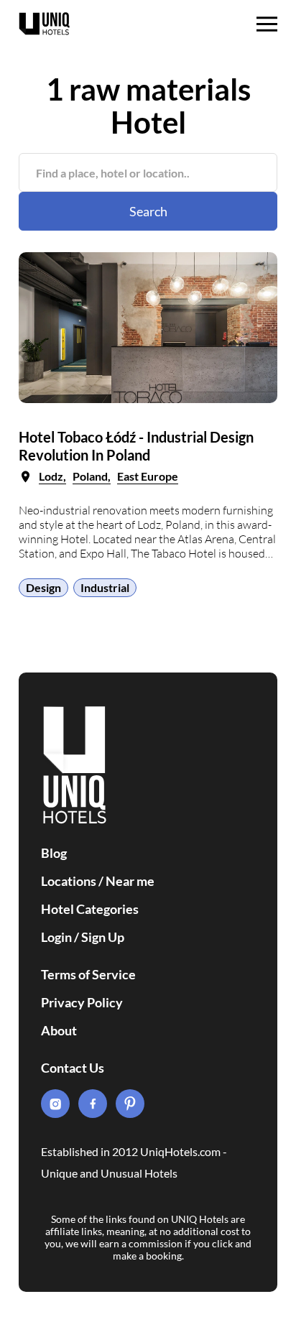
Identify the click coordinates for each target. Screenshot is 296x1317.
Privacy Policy (82, 1002)
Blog (54, 853)
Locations (68, 881)
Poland (90, 476)
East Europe (147, 476)
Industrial (104, 587)
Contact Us (72, 1068)
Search (148, 211)
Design (43, 587)
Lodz (51, 476)
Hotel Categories (90, 909)
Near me (130, 881)
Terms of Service (88, 974)
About (59, 1030)
